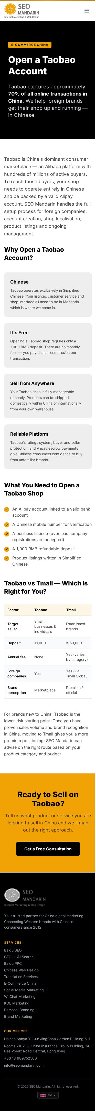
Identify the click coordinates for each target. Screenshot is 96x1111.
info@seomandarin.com (24, 1065)
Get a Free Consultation (48, 848)
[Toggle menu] (87, 11)
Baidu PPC (13, 963)
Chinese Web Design (21, 970)
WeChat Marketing (20, 996)
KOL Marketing (16, 1003)
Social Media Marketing (24, 990)
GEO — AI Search (19, 957)
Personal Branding (19, 1010)
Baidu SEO (13, 950)
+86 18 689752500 (20, 1058)
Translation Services (21, 976)
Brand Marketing (18, 1016)
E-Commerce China (20, 983)
